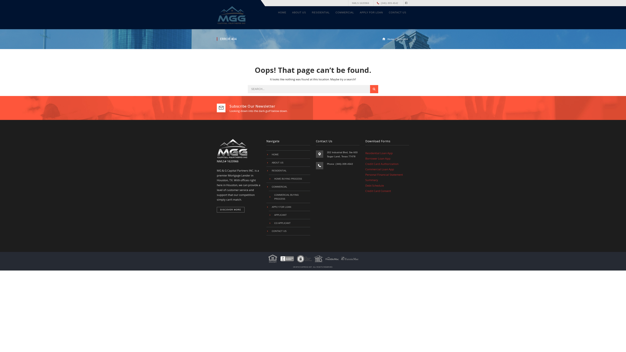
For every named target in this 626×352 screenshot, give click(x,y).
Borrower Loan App (377, 158)
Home (391, 39)
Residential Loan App (379, 153)
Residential (279, 170)
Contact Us (279, 231)
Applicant (280, 215)
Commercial (279, 186)
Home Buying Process (288, 178)
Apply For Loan (281, 207)
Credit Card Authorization (381, 164)
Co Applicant (282, 223)
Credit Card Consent (378, 191)
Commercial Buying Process (286, 197)
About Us (277, 162)
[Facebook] (406, 3)
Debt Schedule (374, 185)
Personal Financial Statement (384, 174)
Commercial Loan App (379, 169)
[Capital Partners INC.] (232, 14)
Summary (371, 180)
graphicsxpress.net (302, 267)
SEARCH (374, 89)
